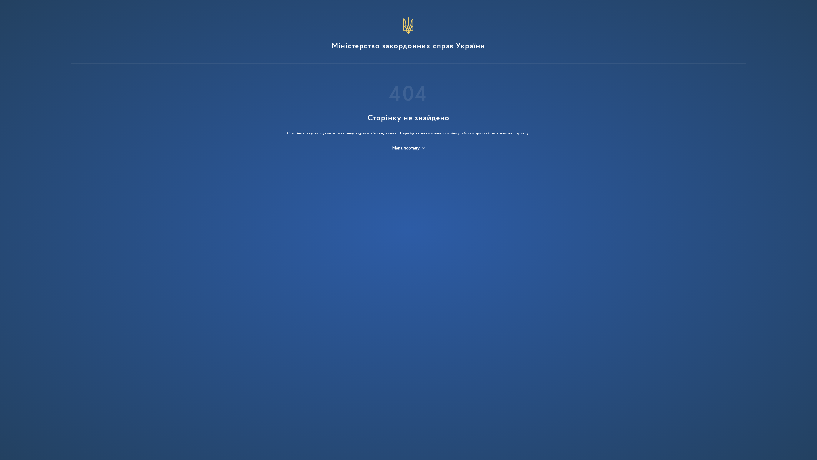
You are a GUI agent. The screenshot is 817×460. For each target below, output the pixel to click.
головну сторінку (443, 133)
